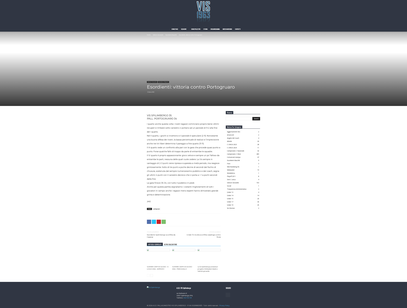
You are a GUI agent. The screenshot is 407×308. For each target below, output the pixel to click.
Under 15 (230, 199)
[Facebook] (149, 222)
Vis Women (231, 208)
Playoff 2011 (231, 176)
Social (229, 186)
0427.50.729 (187, 298)
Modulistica (231, 173)
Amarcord (230, 135)
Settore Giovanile (158, 35)
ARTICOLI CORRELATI (155, 244)
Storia (205, 29)
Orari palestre (195, 29)
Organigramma (215, 29)
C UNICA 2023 (232, 144)
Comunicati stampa (233, 157)
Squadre (183, 29)
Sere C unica (231, 179)
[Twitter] (154, 222)
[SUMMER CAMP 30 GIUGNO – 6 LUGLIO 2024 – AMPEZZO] (158, 257)
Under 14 (230, 195)
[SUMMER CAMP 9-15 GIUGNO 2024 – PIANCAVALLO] (183, 257)
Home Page (175, 29)
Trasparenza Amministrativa (236, 189)
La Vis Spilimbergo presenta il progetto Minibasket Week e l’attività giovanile (208, 269)
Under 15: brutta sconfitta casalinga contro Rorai (204, 236)
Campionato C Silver (234, 154)
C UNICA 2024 (232, 148)
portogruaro (156, 209)
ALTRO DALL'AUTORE (170, 244)
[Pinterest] (159, 222)
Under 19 (230, 205)
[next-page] (151, 275)
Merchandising (227, 29)
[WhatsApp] (164, 222)
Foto (228, 164)
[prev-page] (148, 275)
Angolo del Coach (233, 138)
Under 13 (230, 192)
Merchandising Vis (233, 167)
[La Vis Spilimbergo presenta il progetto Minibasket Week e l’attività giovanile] (209, 257)
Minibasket (230, 170)
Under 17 (230, 202)
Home (149, 35)
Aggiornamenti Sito (233, 132)
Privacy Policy (224, 306)
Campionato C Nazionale (235, 151)
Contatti (237, 29)
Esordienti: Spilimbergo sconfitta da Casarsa (161, 236)
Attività (229, 141)
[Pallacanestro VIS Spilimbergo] (203, 13)
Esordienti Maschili (171, 35)
